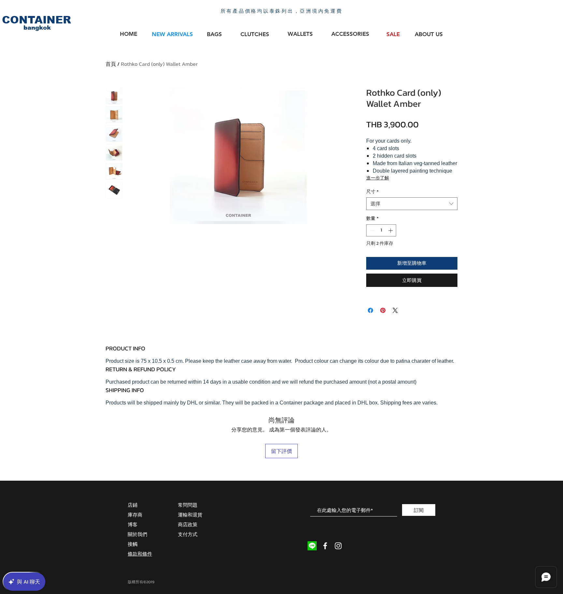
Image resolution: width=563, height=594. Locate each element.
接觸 (132, 544)
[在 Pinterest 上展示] (383, 310)
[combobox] (411, 203)
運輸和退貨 (190, 514)
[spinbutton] (381, 230)
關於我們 (137, 534)
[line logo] (312, 545)
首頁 (111, 64)
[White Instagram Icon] (338, 545)
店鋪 (132, 505)
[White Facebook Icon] (325, 545)
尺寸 (372, 192)
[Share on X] (395, 310)
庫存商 (135, 514)
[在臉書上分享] (370, 310)
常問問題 (187, 505)
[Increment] (391, 230)
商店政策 (187, 524)
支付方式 (187, 534)
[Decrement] (371, 230)
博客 (132, 524)
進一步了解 (377, 178)
